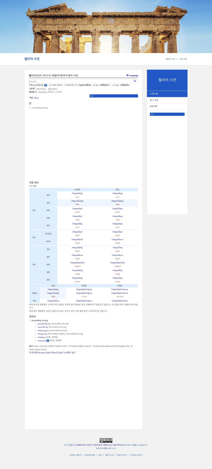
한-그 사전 (154, 100)
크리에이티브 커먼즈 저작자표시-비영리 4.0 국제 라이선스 (99, 445)
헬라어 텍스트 (122, 455)
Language (133, 75)
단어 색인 (153, 106)
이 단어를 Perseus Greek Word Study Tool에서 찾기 (52, 353)
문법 (100, 455)
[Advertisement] (167, 159)
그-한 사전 (183, 59)
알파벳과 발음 (90, 455)
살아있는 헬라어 (75, 455)
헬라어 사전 (32, 58)
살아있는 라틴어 (136, 455)
